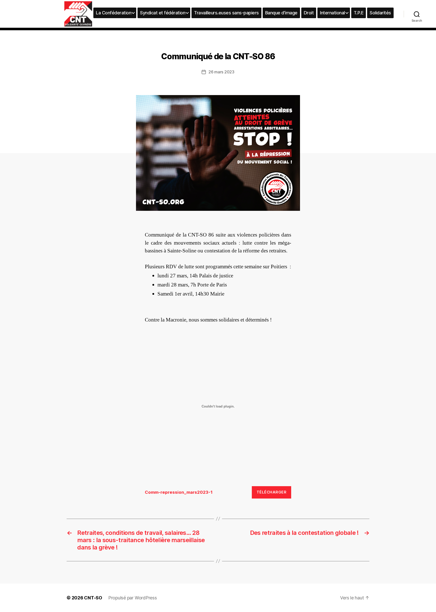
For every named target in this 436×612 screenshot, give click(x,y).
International (332, 12)
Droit (309, 12)
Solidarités (380, 12)
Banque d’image (281, 12)
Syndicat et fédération (162, 12)
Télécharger (272, 492)
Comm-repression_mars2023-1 (179, 492)
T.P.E (359, 12)
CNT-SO (93, 597)
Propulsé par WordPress (132, 597)
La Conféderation (113, 12)
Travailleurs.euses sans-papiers (226, 12)
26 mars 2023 (221, 71)
